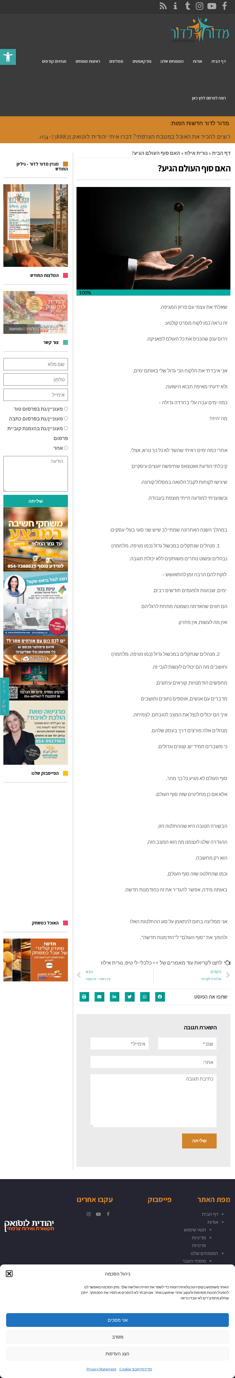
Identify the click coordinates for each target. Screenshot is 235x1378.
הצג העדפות (117, 1354)
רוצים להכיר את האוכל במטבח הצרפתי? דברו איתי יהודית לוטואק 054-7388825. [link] (135, 136)
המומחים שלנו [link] (204, 1253)
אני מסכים (118, 1320)
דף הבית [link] (221, 153)
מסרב (117, 1337)
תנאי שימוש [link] (195, 1229)
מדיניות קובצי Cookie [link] (135, 1369)
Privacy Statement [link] (101, 1369)
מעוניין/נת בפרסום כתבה (36, 418)
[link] (8, 57)
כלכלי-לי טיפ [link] (138, 962)
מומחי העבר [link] (194, 1261)
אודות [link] (212, 1222)
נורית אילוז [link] (196, 153)
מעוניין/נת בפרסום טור (38, 409)
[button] (9, 1274)
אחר (58, 448)
